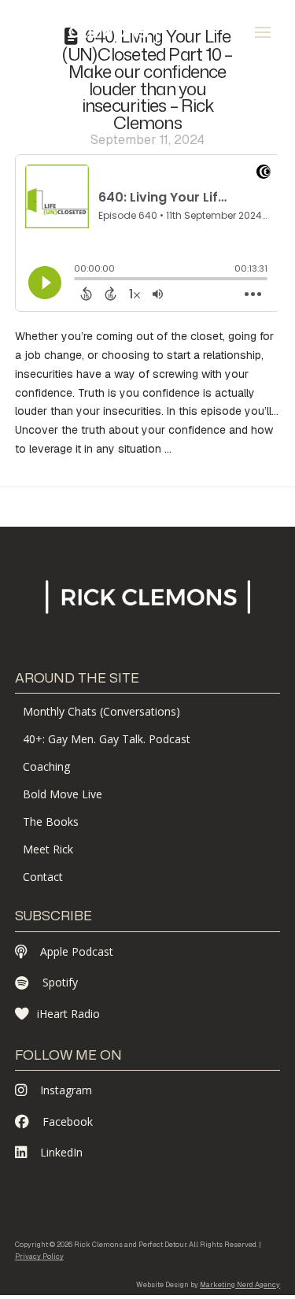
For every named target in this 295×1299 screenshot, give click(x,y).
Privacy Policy (39, 1256)
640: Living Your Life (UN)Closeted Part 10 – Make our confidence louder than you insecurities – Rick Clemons (147, 79)
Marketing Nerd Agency (240, 1285)
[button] (262, 32)
